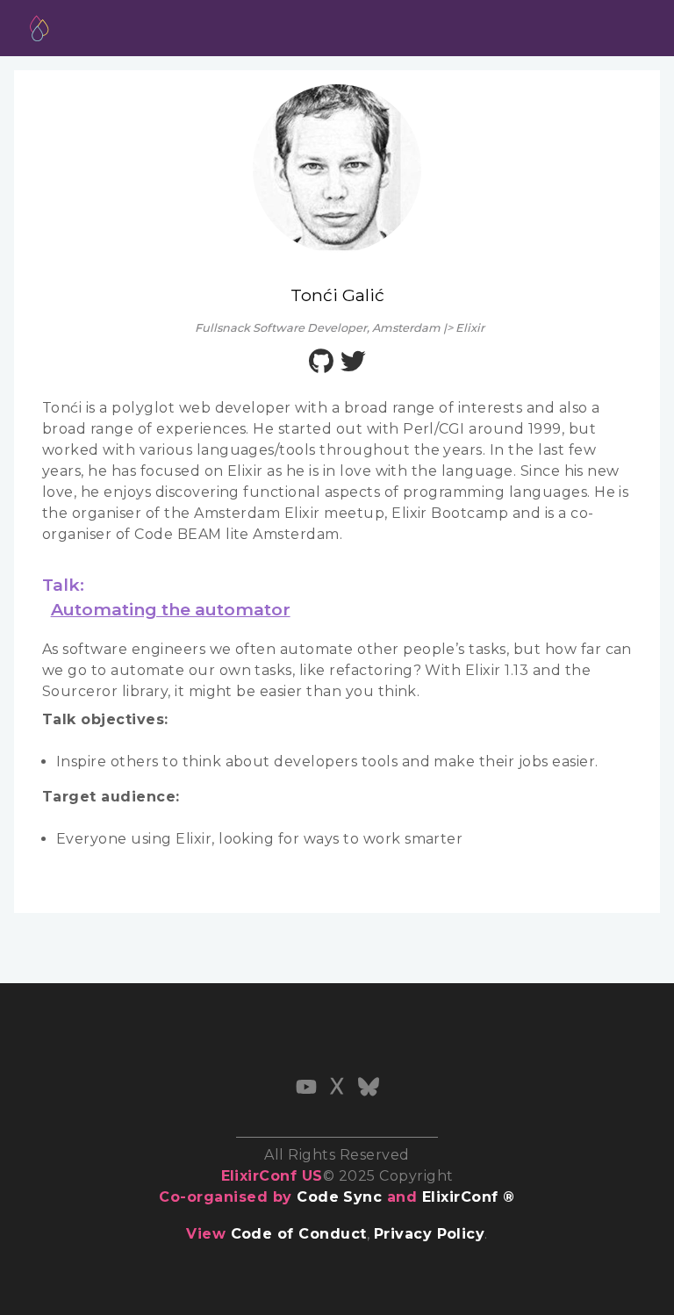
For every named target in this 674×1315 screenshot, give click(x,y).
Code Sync (339, 1197)
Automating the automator (170, 609)
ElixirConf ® (468, 1197)
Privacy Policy (429, 1233)
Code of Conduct (299, 1233)
